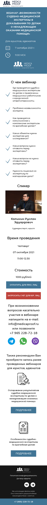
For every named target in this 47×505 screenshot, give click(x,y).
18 (35, 333)
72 (30, 333)
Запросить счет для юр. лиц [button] (24, 295)
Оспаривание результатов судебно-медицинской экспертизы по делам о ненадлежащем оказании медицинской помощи (23, 396)
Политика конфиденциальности (23, 475)
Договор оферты (23, 478)
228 (24, 333)
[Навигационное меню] (43, 3)
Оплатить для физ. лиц (23, 285)
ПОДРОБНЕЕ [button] (23, 453)
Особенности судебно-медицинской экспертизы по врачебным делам (23, 442)
